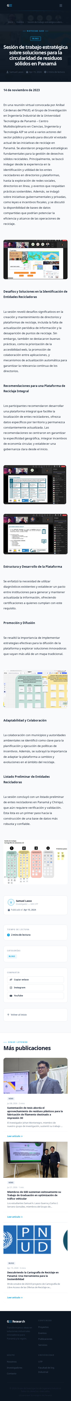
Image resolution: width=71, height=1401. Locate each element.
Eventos (20, 22)
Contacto (11, 1373)
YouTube (18, 995)
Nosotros (12, 1361)
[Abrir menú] (61, 5)
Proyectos (43, 1327)
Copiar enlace (21, 979)
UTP (40, 1361)
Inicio (10, 22)
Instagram (19, 987)
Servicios (42, 1344)
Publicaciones (45, 1338)
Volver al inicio (19, 1014)
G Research (16, 1321)
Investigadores (14, 1367)
